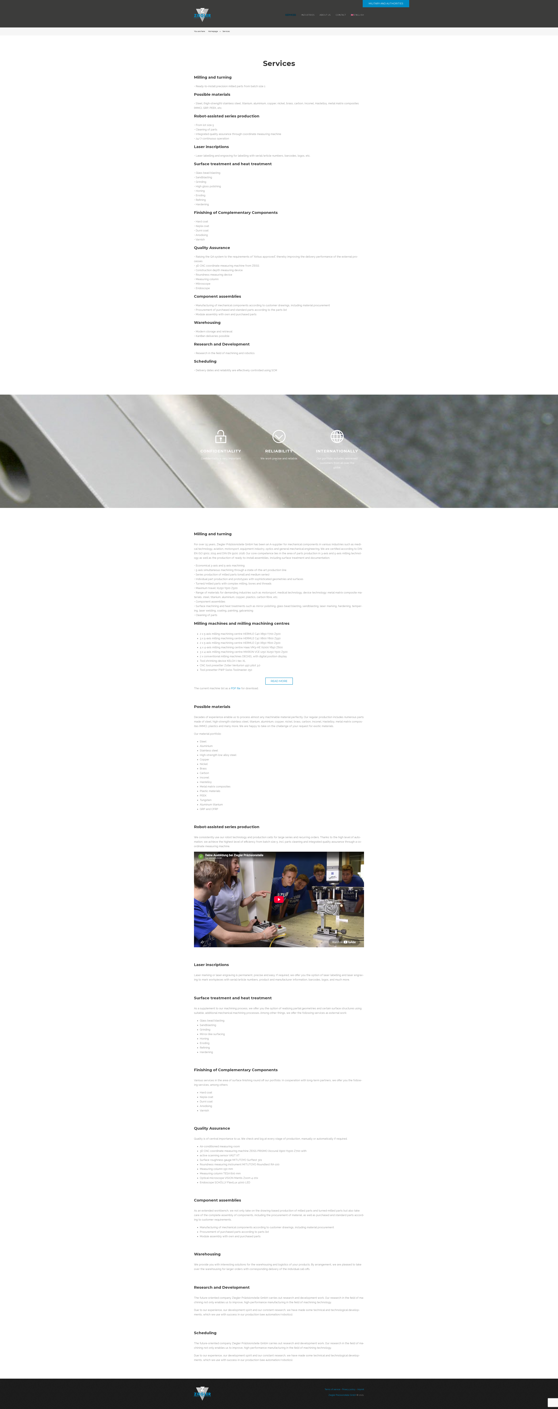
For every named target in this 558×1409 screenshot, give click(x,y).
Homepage (213, 31)
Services (290, 15)
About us (325, 15)
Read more (279, 681)
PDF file (235, 688)
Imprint (360, 1389)
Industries (307, 15)
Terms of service (332, 1389)
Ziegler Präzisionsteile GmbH (342, 1395)
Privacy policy (348, 1389)
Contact (341, 15)
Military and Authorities (386, 3)
